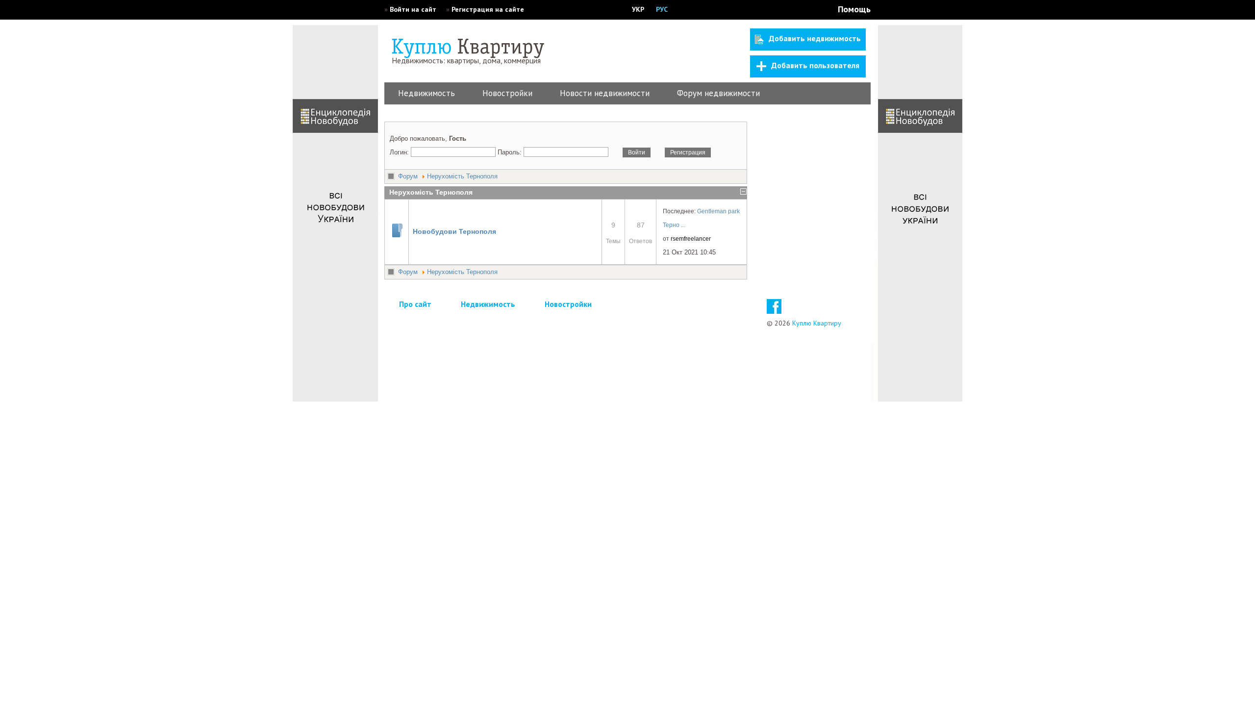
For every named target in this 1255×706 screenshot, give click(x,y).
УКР (638, 9)
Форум (408, 176)
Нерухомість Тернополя (462, 176)
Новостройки (507, 93)
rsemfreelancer (691, 238)
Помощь (854, 9)
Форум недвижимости (718, 93)
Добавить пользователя (815, 65)
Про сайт (415, 304)
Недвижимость (426, 93)
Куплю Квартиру (816, 323)
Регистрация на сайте (488, 9)
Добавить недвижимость (815, 38)
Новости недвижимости (605, 93)
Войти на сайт (413, 9)
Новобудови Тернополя (454, 231)
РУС (662, 9)
